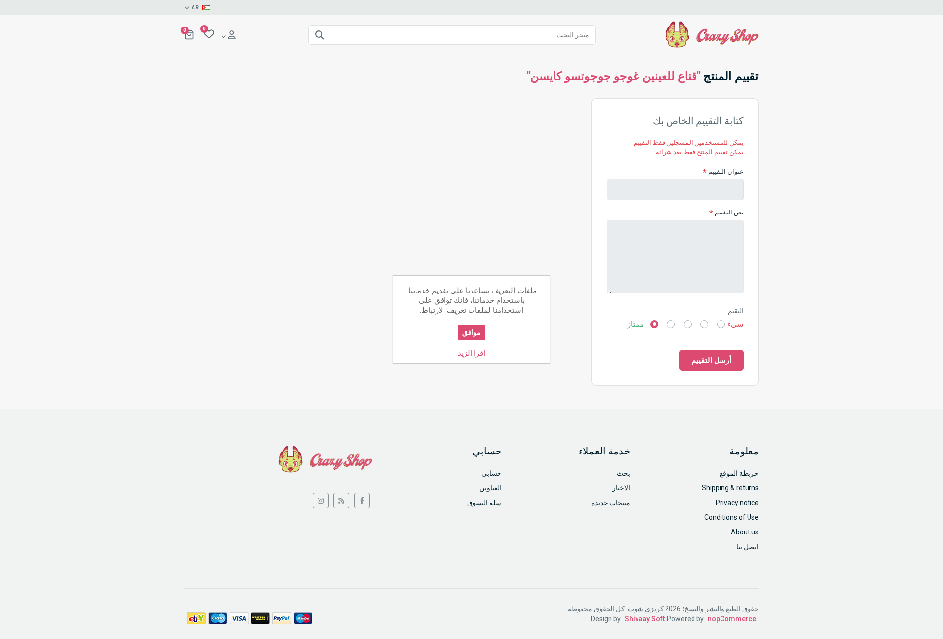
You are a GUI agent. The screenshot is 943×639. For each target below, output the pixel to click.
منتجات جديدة (610, 502)
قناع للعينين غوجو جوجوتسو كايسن (613, 76)
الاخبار (621, 488)
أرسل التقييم (711, 360)
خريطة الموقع (739, 473)
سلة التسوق (484, 502)
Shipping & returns (730, 488)
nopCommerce (732, 619)
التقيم (736, 311)
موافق (471, 332)
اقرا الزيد (471, 353)
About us (745, 532)
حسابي (491, 473)
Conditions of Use (731, 517)
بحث (623, 473)
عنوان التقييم (726, 171)
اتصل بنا (747, 547)
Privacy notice (737, 502)
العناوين (490, 488)
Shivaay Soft (645, 619)
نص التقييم (729, 212)
